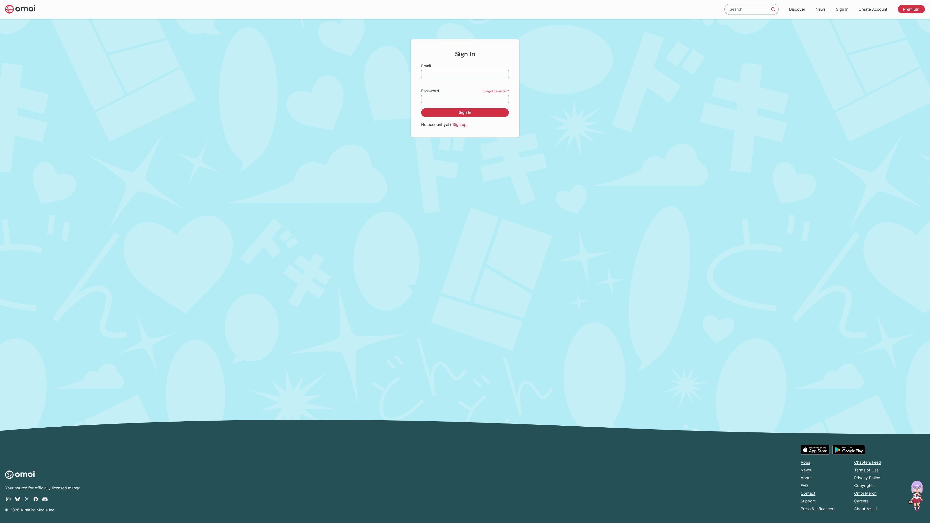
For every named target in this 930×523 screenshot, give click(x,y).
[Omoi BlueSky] (17, 499)
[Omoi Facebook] (35, 499)
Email (426, 65)
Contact (808, 493)
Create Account (873, 9)
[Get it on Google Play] (848, 450)
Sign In (842, 9)
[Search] (773, 9)
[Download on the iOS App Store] (815, 449)
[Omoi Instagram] (8, 499)
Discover (797, 9)
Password (430, 90)
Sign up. (460, 124)
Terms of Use (866, 470)
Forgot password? (496, 91)
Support (808, 501)
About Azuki (865, 508)
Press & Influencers (818, 508)
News (820, 9)
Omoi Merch (865, 493)
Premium (911, 9)
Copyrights (864, 485)
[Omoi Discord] (45, 499)
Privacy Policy (867, 477)
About (806, 477)
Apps (805, 462)
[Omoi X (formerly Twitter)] (26, 499)
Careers (861, 501)
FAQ (804, 485)
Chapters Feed (867, 462)
